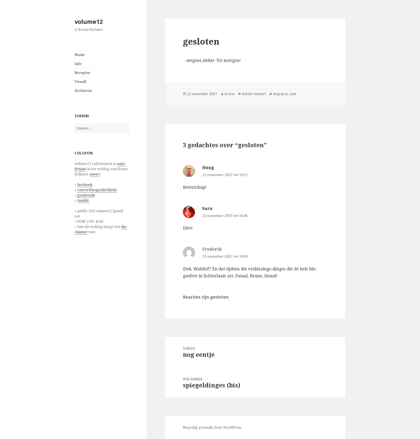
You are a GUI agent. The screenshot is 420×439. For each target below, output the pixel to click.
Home (80, 54)
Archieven (83, 90)
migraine (280, 93)
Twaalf (80, 81)
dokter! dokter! (254, 93)
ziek (293, 93)
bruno (229, 93)
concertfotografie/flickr (97, 189)
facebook (85, 184)
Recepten (82, 72)
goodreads (86, 195)
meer (94, 174)
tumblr (83, 200)
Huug (208, 167)
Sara (207, 208)
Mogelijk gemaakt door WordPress (212, 427)
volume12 (89, 21)
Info (78, 63)
